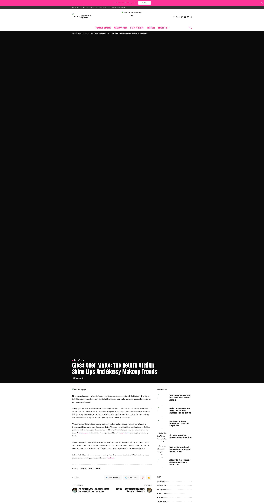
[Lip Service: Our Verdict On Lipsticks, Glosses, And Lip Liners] (162, 437)
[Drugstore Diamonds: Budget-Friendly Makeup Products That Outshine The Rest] (162, 450)
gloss (84, 469)
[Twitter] (177, 16)
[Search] (190, 28)
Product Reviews (162, 493)
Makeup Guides (162, 489)
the (98, 469)
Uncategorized (162, 501)
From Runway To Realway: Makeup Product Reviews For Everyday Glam (179, 423)
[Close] (262, 3)
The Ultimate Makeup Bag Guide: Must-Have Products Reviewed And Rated (180, 397)
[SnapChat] (185, 16)
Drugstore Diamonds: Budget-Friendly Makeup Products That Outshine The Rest (179, 449)
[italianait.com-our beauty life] (132, 17)
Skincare (160, 497)
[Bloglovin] (188, 16)
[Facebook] (174, 16)
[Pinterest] (179, 16)
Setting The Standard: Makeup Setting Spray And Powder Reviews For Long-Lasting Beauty (180, 410)
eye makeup (125, 433)
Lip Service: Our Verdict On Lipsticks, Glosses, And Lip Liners (180, 436)
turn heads (110, 458)
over (91, 469)
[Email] (148, 477)
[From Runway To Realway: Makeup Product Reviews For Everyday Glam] (162, 424)
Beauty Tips (161, 481)
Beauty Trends (79, 360)
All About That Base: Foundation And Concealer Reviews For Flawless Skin (179, 462)
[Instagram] (182, 16)
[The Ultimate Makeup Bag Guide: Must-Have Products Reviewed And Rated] (162, 398)
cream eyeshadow (84, 433)
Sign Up (144, 3)
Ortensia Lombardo (78, 378)
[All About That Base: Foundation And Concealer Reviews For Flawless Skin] (162, 462)
